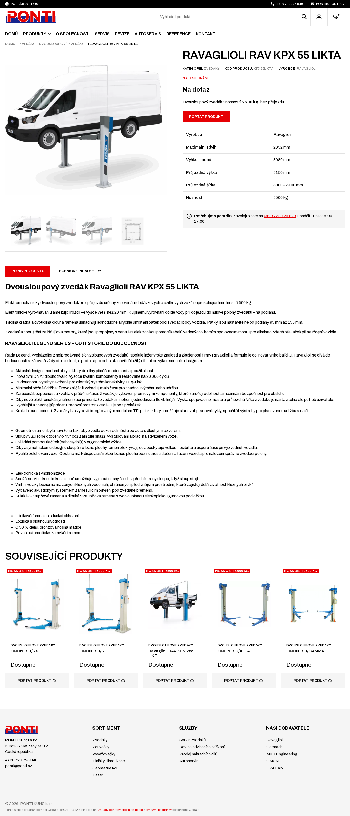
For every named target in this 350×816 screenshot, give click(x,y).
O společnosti (73, 34)
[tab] (27, 271)
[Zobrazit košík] (336, 17)
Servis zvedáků (192, 740)
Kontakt (205, 34)
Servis (102, 34)
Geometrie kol (104, 768)
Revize (122, 34)
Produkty (34, 34)
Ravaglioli (274, 740)
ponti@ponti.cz (18, 766)
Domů (11, 34)
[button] (306, 17)
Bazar (97, 775)
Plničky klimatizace (108, 761)
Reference (178, 34)
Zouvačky (100, 747)
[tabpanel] (175, 406)
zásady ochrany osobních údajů (120, 810)
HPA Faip (274, 768)
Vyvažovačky (103, 754)
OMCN (272, 761)
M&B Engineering (281, 754)
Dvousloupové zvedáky (61, 44)
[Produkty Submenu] (48, 33)
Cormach (274, 747)
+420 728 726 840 (280, 216)
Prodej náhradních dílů (198, 754)
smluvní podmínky (159, 810)
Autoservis (148, 34)
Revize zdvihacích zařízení (202, 747)
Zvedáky (27, 44)
